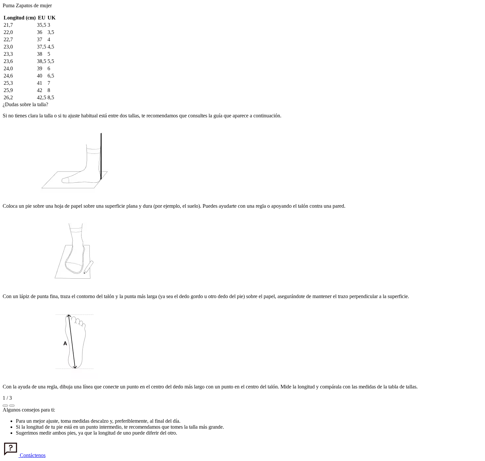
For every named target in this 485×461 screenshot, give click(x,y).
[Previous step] (5, 406)
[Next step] (12, 406)
